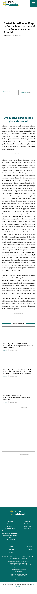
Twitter (29, 549)
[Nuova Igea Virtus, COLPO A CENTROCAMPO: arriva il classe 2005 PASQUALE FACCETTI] (18, 387)
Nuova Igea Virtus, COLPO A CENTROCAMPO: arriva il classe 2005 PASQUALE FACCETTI (16, 397)
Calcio (5, 350)
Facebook (11, 546)
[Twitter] (25, 549)
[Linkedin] (6, 549)
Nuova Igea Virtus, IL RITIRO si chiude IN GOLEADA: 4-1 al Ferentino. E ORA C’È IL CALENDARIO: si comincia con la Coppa (17, 371)
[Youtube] (6, 552)
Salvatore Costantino (13, 36)
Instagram (29, 546)
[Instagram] (24, 546)
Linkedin (11, 549)
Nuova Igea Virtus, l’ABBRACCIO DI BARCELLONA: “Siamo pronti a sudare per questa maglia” (18, 345)
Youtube (11, 552)
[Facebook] (6, 546)
